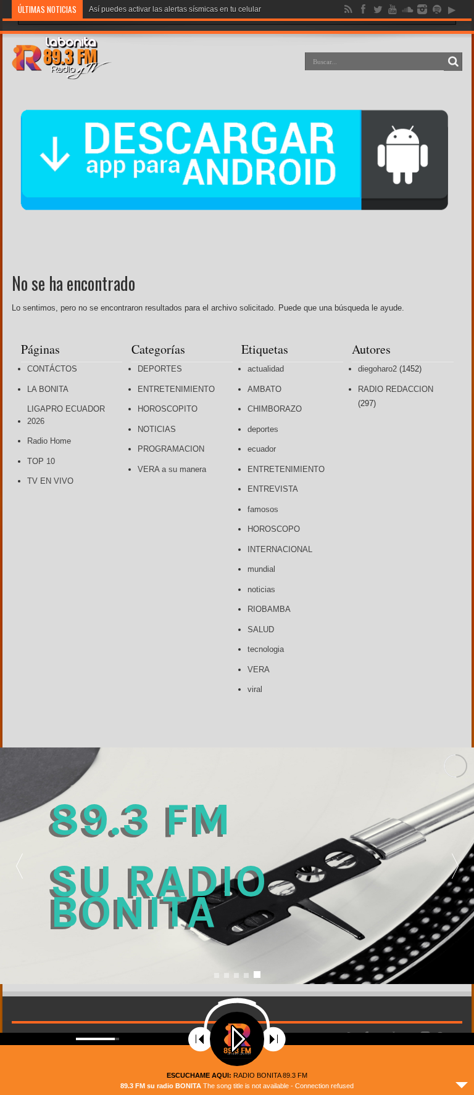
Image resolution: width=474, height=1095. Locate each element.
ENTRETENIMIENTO (176, 389)
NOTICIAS (157, 429)
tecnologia (265, 649)
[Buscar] (453, 61)
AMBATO (264, 389)
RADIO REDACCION (395, 389)
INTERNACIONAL (279, 549)
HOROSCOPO (273, 529)
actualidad (265, 368)
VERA (258, 669)
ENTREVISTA (272, 489)
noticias (261, 589)
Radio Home (49, 441)
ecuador (261, 449)
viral (254, 689)
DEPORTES (160, 368)
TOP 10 (41, 461)
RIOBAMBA (269, 609)
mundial (261, 569)
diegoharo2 (377, 368)
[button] (455, 865)
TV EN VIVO (50, 481)
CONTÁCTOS (52, 368)
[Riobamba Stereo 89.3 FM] (62, 70)
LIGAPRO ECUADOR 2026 (66, 415)
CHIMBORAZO (274, 408)
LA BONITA (48, 389)
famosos (262, 509)
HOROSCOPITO (168, 408)
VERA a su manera (172, 469)
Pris (95, 9)
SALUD (260, 629)
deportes (262, 429)
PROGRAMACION (171, 449)
